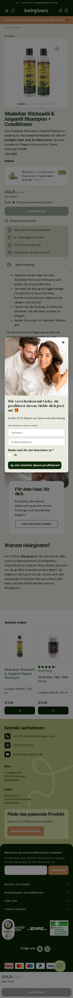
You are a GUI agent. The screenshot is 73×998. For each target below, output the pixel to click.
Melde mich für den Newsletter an (31, 450)
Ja (15, 454)
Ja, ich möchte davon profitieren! (35, 465)
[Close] (63, 342)
